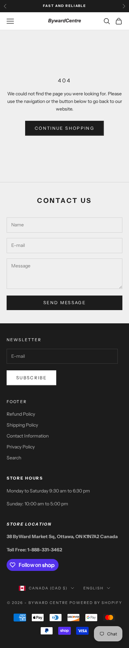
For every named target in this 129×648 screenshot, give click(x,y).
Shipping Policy (22, 425)
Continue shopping (64, 128)
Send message (64, 302)
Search (14, 458)
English (93, 588)
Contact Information (28, 436)
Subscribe (31, 377)
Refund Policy (21, 414)
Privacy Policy (21, 447)
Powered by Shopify (95, 602)
